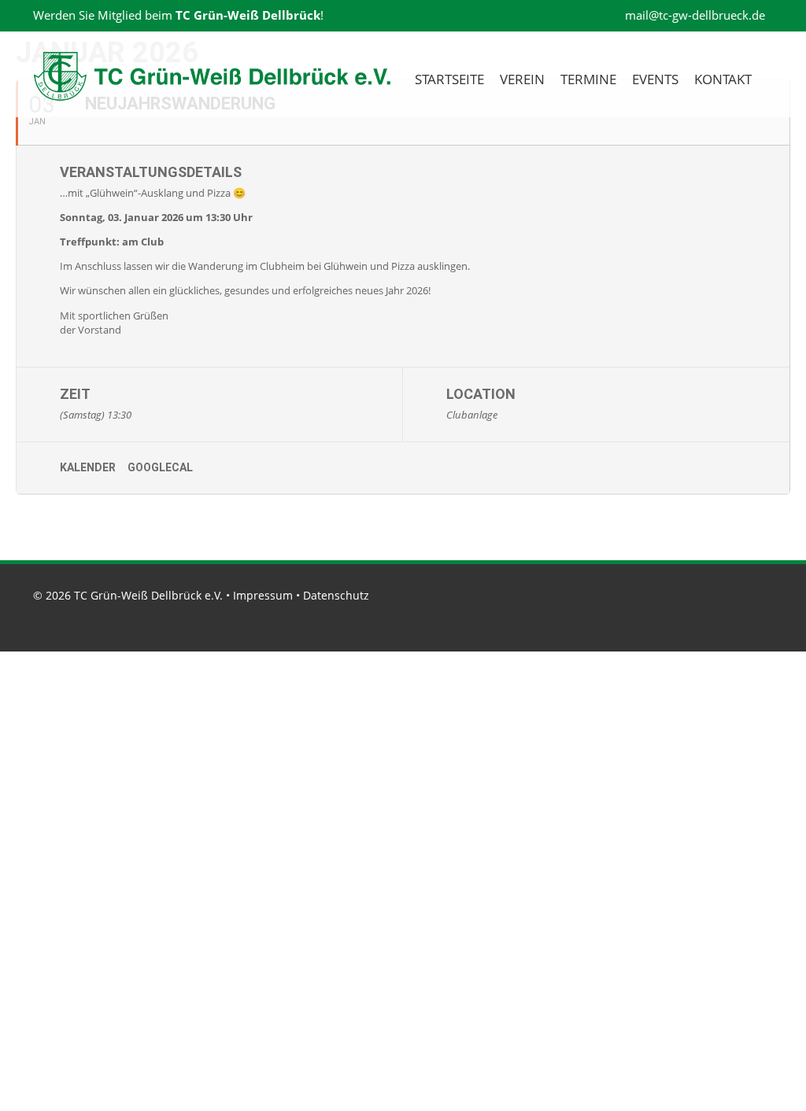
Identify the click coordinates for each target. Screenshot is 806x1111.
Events (655, 79)
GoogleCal (160, 467)
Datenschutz (336, 595)
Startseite (449, 79)
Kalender (88, 467)
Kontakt (723, 79)
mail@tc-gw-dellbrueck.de (693, 15)
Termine (588, 79)
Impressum (263, 595)
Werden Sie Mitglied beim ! (178, 15)
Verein (522, 79)
